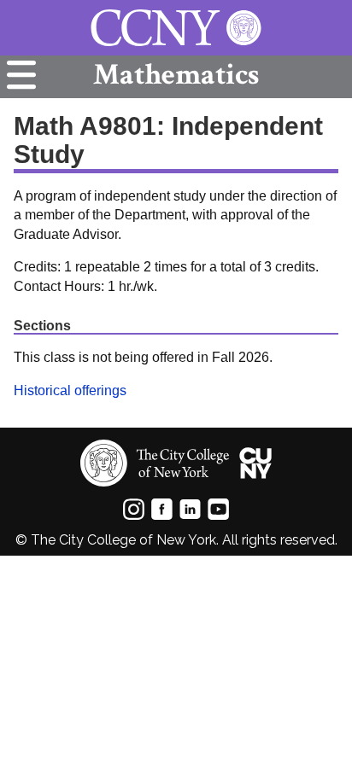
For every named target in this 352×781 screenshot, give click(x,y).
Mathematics (176, 74)
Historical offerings (70, 390)
